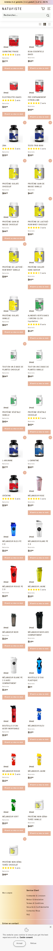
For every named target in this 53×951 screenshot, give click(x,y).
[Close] (50, 927)
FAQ (28, 915)
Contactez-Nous (33, 911)
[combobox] (26, 15)
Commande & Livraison (35, 896)
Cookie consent (26, 938)
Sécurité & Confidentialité (37, 907)
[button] (8, 55)
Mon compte (7, 893)
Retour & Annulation (34, 900)
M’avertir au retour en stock (14, 68)
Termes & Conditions (35, 903)
